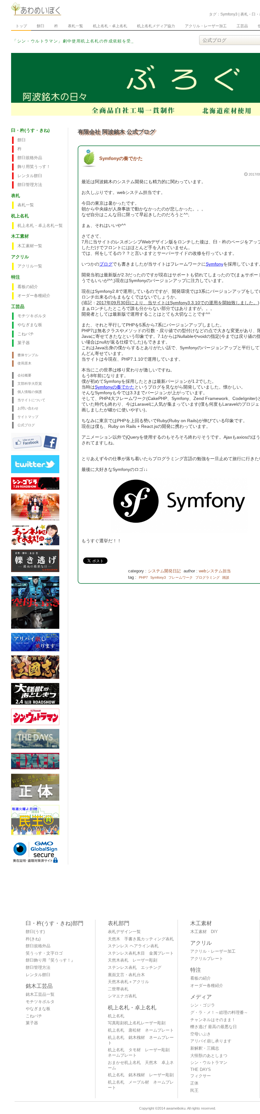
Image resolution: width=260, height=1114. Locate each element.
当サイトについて (31, 400)
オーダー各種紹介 (33, 295)
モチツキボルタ (31, 316)
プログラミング (207, 577)
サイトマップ (27, 417)
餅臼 (40, 26)
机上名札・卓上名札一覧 (40, 225)
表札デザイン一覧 (124, 932)
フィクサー (200, 1076)
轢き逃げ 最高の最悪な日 (213, 1027)
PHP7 (143, 577)
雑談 (225, 577)
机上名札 (116, 1016)
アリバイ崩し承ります (210, 1041)
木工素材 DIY (204, 932)
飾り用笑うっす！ (33, 166)
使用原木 (24, 363)
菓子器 (23, 343)
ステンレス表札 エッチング (134, 967)
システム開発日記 (164, 571)
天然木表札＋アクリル (128, 982)
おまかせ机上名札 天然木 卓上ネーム (141, 1065)
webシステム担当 (215, 571)
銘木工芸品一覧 (40, 994)
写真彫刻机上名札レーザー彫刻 (137, 1023)
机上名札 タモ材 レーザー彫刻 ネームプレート (141, 1053)
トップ (21, 26)
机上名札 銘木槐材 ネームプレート (141, 1040)
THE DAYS (200, 1069)
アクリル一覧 (29, 266)
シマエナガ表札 (122, 996)
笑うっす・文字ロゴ (44, 953)
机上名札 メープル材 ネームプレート (141, 1085)
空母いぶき (200, 1034)
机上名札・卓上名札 (110, 26)
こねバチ (25, 334)
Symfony (214, 264)
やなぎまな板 (29, 325)
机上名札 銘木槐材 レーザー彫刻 (141, 1075)
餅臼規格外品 (29, 158)
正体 (194, 1083)
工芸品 (242, 26)
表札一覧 (75, 26)
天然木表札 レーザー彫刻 (132, 960)
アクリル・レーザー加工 (206, 26)
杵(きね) (33, 939)
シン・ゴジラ (202, 1005)
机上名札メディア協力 (156, 26)
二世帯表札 (118, 989)
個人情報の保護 (29, 392)
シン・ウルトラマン (208, 1062)
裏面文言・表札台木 (126, 975)
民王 (194, 1090)
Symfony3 (158, 577)
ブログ (106, 264)
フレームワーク (180, 577)
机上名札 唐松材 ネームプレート (141, 1030)
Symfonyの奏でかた (121, 158)
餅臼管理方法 (29, 185)
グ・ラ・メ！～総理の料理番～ (219, 1012)
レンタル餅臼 (29, 176)
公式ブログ (26, 425)
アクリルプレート (206, 958)
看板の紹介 (27, 287)
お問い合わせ (27, 408)
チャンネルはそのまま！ (213, 1020)
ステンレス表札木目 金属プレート (141, 953)
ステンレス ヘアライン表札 (133, 946)
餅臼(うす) (35, 932)
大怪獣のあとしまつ (208, 1055)
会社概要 (24, 375)
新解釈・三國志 (204, 1048)
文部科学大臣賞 (29, 383)
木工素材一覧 (29, 246)
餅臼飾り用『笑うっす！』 (50, 960)
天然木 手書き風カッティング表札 (141, 939)
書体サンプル (27, 355)
